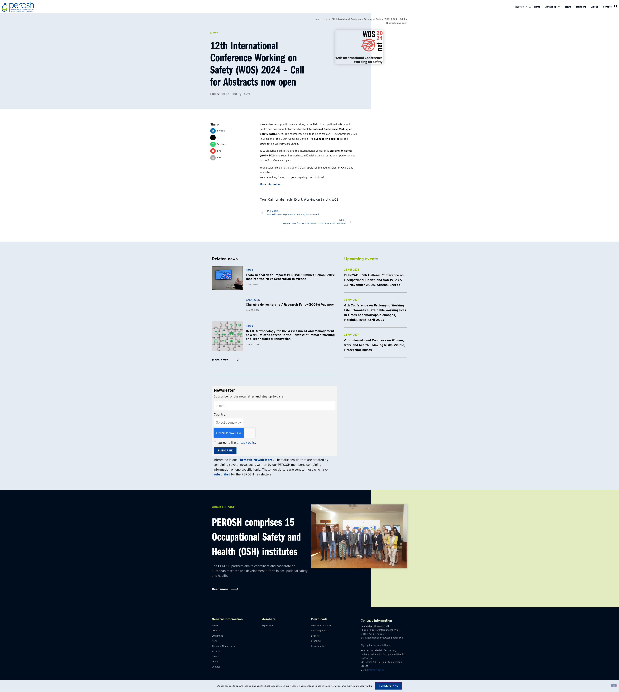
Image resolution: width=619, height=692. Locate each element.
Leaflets (315, 635)
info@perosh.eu (376, 669)
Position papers (319, 630)
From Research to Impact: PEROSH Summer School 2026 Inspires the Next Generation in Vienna (290, 277)
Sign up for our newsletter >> (375, 645)
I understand (388, 685)
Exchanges (217, 635)
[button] (235, 131)
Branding (316, 641)
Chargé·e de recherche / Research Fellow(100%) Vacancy (290, 304)
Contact (607, 6)
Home (537, 6)
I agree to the (236, 443)
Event (298, 199)
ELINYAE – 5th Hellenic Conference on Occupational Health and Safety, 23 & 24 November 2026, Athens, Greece (374, 280)
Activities (550, 6)
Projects (216, 630)
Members (581, 6)
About (594, 6)
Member (216, 651)
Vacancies (253, 299)
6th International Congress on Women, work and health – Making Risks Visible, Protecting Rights (374, 345)
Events (215, 656)
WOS (335, 199)
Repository (521, 6)
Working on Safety (317, 199)
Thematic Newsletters (223, 646)
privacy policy (246, 443)
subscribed (221, 474)
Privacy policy (318, 646)
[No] (614, 685)
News (568, 6)
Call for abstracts (280, 199)
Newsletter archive (321, 625)
